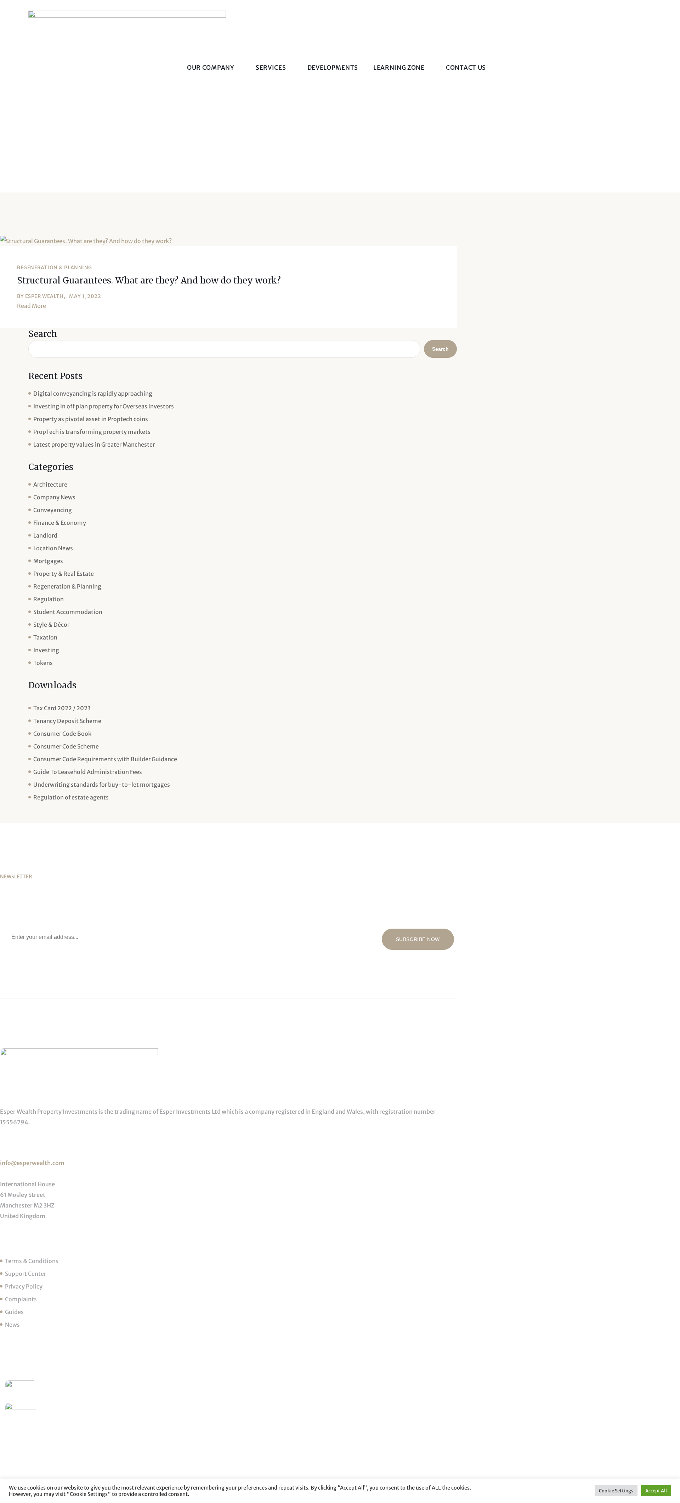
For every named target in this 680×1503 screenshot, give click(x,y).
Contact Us (466, 67)
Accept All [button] (656, 1491)
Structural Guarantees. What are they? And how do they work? (149, 280)
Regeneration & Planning (54, 267)
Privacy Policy (23, 1286)
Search (42, 333)
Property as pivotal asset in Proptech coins (90, 419)
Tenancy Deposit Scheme (67, 720)
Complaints (21, 1299)
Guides (14, 1311)
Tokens (43, 662)
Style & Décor (51, 624)
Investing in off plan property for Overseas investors (103, 406)
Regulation (48, 599)
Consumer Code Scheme (66, 746)
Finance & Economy (59, 522)
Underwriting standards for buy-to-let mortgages (101, 784)
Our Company (211, 67)
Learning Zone (399, 67)
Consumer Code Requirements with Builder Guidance (105, 759)
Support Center (25, 1273)
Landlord (45, 535)
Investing (46, 650)
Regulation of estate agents (71, 797)
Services (271, 67)
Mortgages (48, 560)
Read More (31, 305)
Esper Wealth (44, 296)
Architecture (50, 484)
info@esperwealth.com (32, 1162)
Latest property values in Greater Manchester (94, 444)
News (12, 1324)
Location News (53, 548)
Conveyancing (52, 510)
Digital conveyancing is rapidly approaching (92, 393)
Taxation (45, 637)
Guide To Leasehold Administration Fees (87, 771)
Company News (54, 497)
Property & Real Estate (63, 573)
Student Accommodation (67, 611)
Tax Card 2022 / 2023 (62, 708)
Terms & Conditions (31, 1260)
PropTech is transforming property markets (92, 431)
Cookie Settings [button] (616, 1491)
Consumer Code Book (62, 733)
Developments (332, 67)
